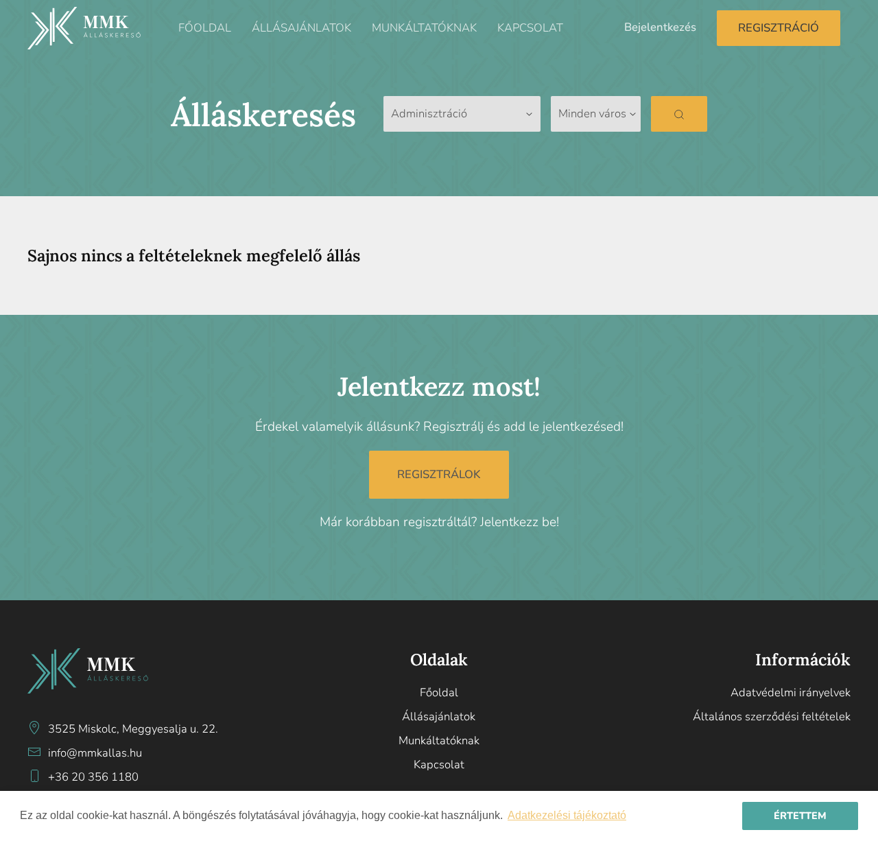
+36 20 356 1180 (93, 777)
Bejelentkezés (660, 27)
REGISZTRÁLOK (439, 474)
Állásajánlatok (301, 28)
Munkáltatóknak (424, 28)
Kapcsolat (530, 28)
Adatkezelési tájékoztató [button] (567, 815)
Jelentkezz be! (519, 522)
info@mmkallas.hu (95, 753)
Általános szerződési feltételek (771, 716)
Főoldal (204, 28)
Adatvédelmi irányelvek (790, 692)
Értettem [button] (800, 815)
